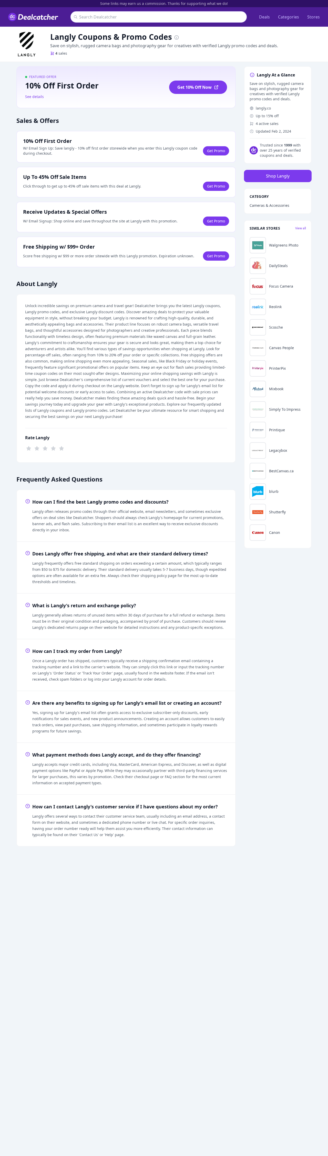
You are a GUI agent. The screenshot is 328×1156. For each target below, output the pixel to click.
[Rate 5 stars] (61, 448)
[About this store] (176, 37)
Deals (264, 17)
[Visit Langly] (26, 44)
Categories (288, 17)
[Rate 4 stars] (53, 448)
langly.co (263, 108)
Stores (313, 17)
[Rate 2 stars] (36, 448)
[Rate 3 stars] (45, 448)
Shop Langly (278, 176)
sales (61, 53)
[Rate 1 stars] (28, 448)
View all (300, 228)
